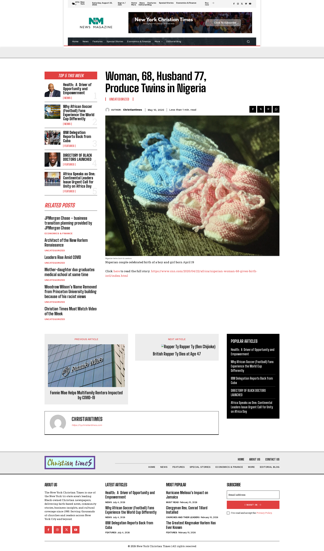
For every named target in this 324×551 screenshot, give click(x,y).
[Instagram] (238, 4)
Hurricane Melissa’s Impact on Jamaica (187, 494)
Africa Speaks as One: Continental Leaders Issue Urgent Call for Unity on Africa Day (79, 180)
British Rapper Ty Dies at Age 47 (177, 354)
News (67, 98)
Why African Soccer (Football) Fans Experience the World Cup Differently (78, 112)
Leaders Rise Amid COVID (63, 257)
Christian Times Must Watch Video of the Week (71, 311)
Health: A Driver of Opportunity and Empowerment (77, 88)
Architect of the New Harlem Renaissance (66, 243)
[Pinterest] (268, 109)
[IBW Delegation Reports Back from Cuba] (52, 138)
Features (69, 146)
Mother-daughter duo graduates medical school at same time (69, 272)
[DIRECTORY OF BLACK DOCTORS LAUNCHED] (52, 159)
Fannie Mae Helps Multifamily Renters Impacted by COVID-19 (86, 395)
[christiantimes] (108, 110)
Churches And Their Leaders (182, 517)
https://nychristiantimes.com (87, 425)
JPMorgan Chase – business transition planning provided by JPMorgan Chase (68, 223)
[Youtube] (250, 4)
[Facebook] (234, 4)
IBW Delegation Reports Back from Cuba (77, 136)
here (116, 271)
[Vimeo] (246, 4)
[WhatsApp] (276, 109)
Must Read (172, 502)
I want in (251, 505)
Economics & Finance (59, 233)
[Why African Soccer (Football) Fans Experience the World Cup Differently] (52, 112)
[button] (248, 42)
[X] (242, 4)
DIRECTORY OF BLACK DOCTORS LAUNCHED (77, 157)
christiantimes (132, 109)
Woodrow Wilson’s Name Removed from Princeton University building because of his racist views (71, 291)
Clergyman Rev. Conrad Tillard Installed (186, 510)
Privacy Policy (264, 512)
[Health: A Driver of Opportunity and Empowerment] (52, 90)
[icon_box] (209, 4)
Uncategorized (55, 250)
